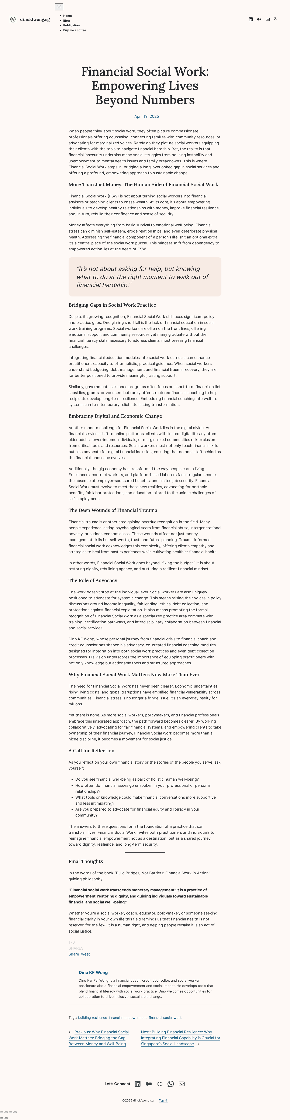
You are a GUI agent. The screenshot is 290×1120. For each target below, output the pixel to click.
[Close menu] (59, 6)
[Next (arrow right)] (6, 1118)
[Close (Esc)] (15, 1112)
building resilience (92, 1017)
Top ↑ (163, 1100)
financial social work (165, 1017)
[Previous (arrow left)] (1, 1118)
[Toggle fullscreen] (6, 1112)
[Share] (10, 1112)
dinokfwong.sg (35, 19)
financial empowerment (128, 1017)
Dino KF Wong (93, 972)
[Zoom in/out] (1, 1112)
